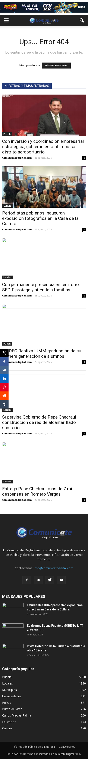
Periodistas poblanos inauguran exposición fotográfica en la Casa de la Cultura (40, 218)
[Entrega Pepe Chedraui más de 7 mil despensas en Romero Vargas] (44, 462)
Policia (6, 703)
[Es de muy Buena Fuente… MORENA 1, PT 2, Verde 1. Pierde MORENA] (12, 630)
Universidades (11, 696)
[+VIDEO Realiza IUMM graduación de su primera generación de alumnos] (44, 325)
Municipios (9, 690)
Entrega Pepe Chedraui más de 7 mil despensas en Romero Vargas (37, 491)
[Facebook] (26, 580)
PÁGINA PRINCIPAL (56, 65)
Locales (7, 277)
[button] (82, 20)
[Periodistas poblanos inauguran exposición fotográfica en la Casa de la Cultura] (44, 187)
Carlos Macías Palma (16, 715)
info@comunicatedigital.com (53, 568)
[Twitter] (49, 580)
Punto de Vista (12, 709)
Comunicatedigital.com (17, 157)
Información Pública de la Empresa (34, 747)
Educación (9, 722)
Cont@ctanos (67, 747)
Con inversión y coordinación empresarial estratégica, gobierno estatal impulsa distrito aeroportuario (43, 147)
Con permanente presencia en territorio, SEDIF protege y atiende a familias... (41, 287)
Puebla (7, 134)
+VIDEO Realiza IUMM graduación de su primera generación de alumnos (41, 353)
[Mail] (38, 580)
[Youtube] (61, 580)
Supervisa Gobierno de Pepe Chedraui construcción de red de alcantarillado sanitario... (39, 422)
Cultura (7, 205)
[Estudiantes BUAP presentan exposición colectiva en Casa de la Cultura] (12, 610)
